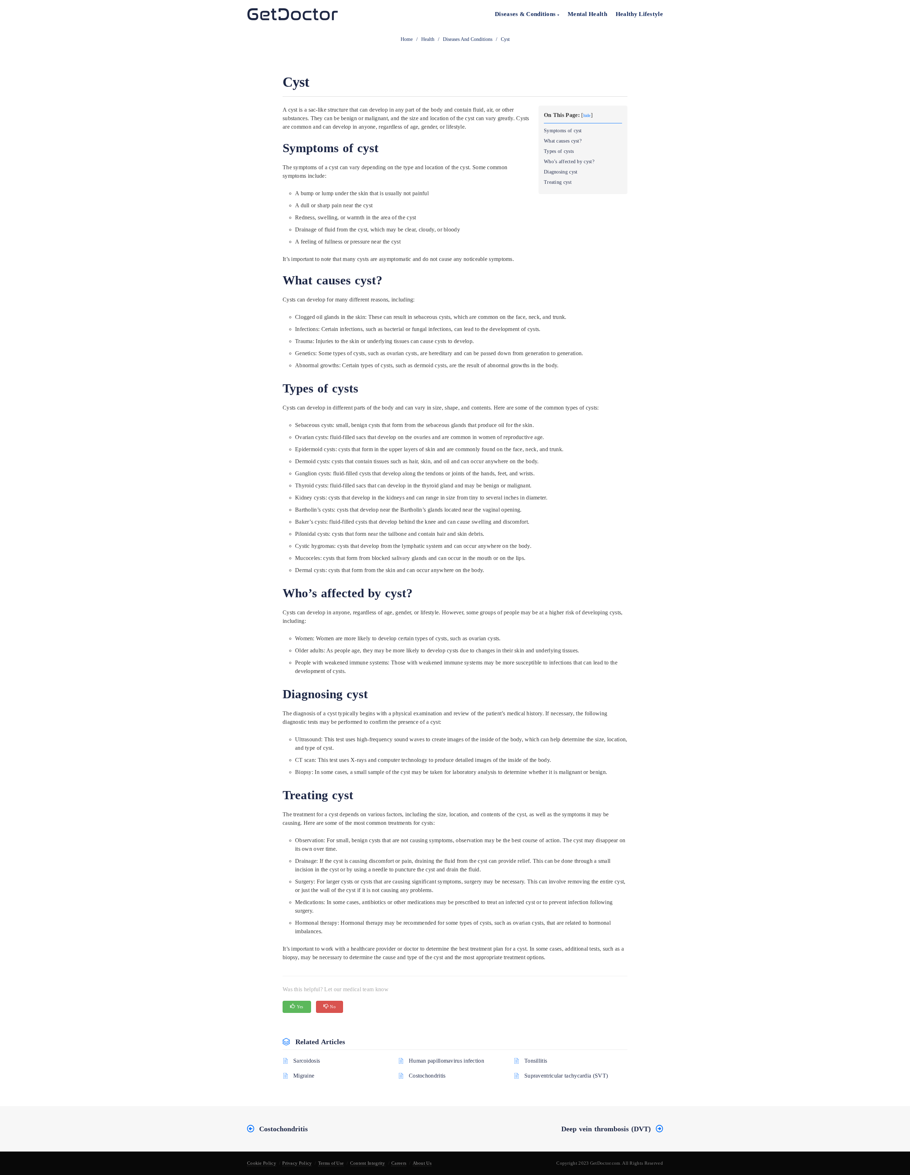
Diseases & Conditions (526, 14)
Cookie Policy (261, 1163)
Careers (398, 1163)
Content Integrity (367, 1163)
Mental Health (587, 14)
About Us (422, 1163)
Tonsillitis (535, 1061)
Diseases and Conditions (467, 39)
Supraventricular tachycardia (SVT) (566, 1076)
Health (427, 39)
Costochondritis (427, 1076)
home (407, 39)
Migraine (303, 1076)
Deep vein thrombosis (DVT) (606, 1129)
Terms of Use (331, 1163)
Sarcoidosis (306, 1061)
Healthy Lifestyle (639, 14)
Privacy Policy (297, 1163)
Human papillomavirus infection (446, 1061)
